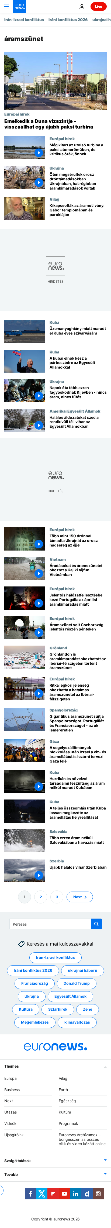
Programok (68, 1123)
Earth (63, 1089)
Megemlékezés (35, 1022)
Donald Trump (77, 983)
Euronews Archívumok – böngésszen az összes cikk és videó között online (82, 1139)
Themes (11, 1066)
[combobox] (55, 924)
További (11, 1174)
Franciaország (34, 983)
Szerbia (57, 861)
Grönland (58, 648)
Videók (10, 1123)
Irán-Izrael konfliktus (24, 19)
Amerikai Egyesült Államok (75, 411)
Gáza (54, 741)
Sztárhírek (57, 1009)
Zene (87, 1009)
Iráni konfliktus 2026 (68, 19)
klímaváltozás (77, 1022)
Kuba (54, 322)
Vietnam (58, 559)
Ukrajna (57, 168)
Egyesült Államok (70, 996)
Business (12, 1089)
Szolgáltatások (17, 1160)
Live (98, 6)
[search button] (96, 924)
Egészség (67, 1100)
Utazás (10, 1112)
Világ (54, 199)
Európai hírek (16, 114)
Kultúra (26, 1009)
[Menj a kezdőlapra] (19, 6)
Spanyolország (64, 710)
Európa (10, 1078)
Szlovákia (58, 831)
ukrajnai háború (82, 970)
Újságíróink (14, 1134)
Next (77, 896)
